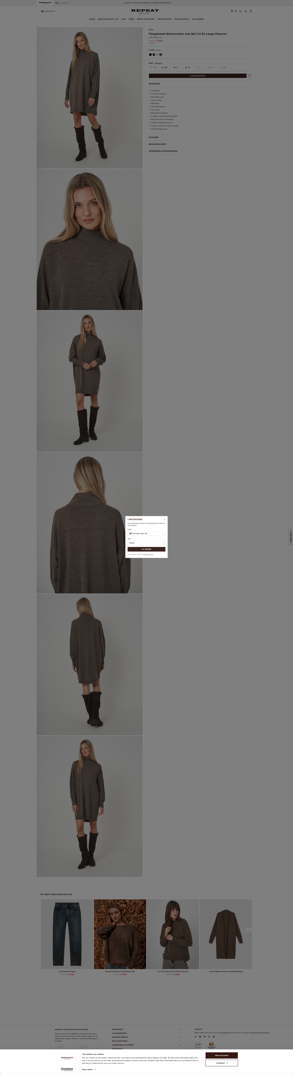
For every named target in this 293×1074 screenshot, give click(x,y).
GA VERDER (146, 549)
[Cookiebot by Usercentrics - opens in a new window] (67, 1069)
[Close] (163, 519)
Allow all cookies (221, 1055)
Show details (87, 1069)
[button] (146, 533)
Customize (220, 1063)
